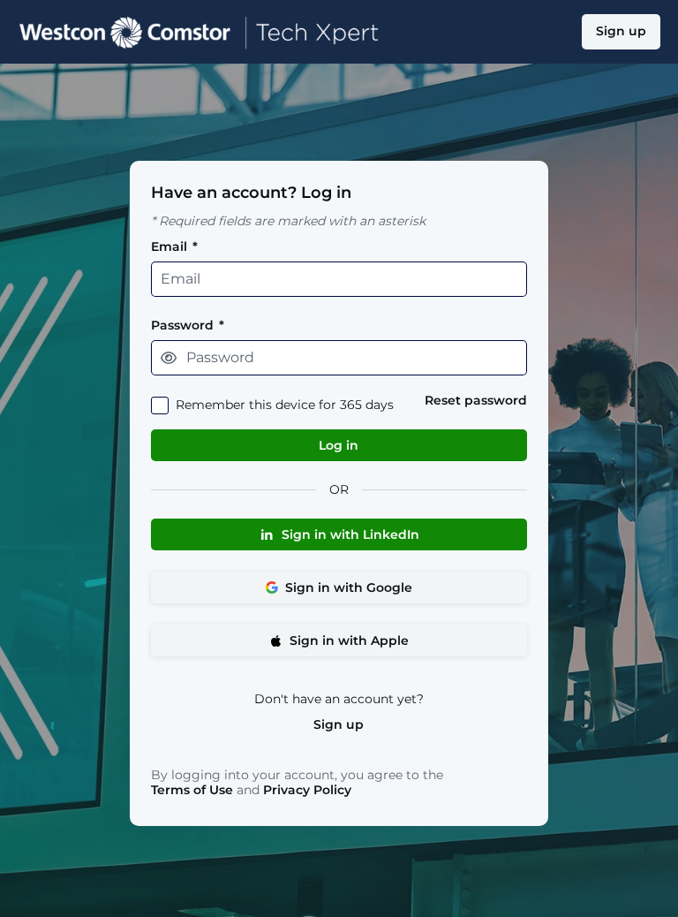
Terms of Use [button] (192, 790)
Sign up (338, 724)
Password (187, 325)
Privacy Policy (307, 790)
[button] (168, 357)
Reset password (476, 400)
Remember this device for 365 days (285, 405)
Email (174, 246)
